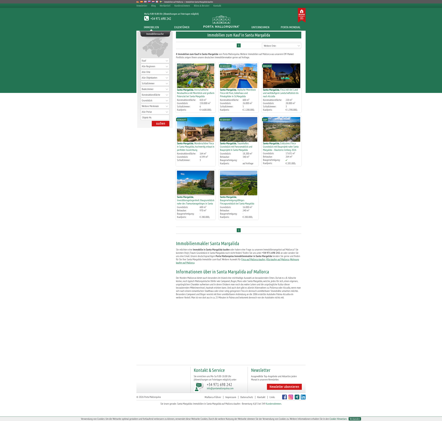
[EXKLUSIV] (281, 87)
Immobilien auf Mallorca (173, 1)
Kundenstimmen (182, 5)
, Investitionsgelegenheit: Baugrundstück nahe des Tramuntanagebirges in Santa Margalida (195, 201)
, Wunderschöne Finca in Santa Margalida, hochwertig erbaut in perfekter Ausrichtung (195, 147)
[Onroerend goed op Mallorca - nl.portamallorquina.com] (153, 1)
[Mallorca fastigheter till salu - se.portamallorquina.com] (161, 1)
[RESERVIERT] (238, 87)
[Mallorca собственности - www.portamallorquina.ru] (149, 1)
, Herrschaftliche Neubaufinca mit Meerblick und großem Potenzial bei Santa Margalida (195, 93)
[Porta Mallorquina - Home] (221, 27)
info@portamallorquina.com (220, 388)
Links (272, 397)
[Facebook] (284, 398)
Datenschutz (246, 397)
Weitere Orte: (270, 45)
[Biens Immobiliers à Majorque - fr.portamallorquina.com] (157, 1)
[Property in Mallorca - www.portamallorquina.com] (145, 1)
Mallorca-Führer (213, 397)
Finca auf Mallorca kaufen (253, 259)
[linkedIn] (303, 398)
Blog (153, 5)
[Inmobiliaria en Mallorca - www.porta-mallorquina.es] (141, 1)
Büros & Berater (201, 5)
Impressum (230, 397)
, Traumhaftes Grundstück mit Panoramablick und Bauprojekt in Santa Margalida (236, 147)
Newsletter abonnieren (284, 386)
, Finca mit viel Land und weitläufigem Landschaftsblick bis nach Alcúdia (281, 93)
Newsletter (141, 5)
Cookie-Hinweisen (338, 418)
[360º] (281, 140)
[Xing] (296, 398)
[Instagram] (290, 398)
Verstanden (355, 418)
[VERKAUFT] (195, 140)
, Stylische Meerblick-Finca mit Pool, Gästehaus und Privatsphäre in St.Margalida (238, 93)
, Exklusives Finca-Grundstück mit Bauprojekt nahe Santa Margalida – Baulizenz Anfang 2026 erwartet (281, 148)
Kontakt (217, 5)
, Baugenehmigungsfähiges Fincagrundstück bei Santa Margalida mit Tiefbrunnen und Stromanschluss (237, 201)
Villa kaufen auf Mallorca (277, 259)
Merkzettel (165, 5)
